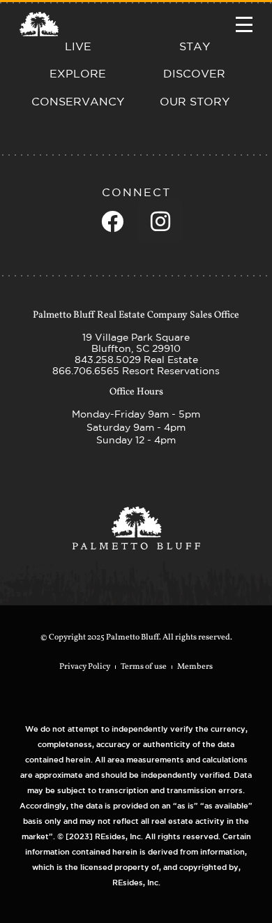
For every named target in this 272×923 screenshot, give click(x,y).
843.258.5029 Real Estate (136, 359)
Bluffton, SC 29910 (136, 348)
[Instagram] (160, 221)
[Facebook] (112, 221)
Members (195, 667)
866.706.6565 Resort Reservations (136, 370)
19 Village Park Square (136, 337)
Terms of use (144, 667)
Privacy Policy (84, 667)
